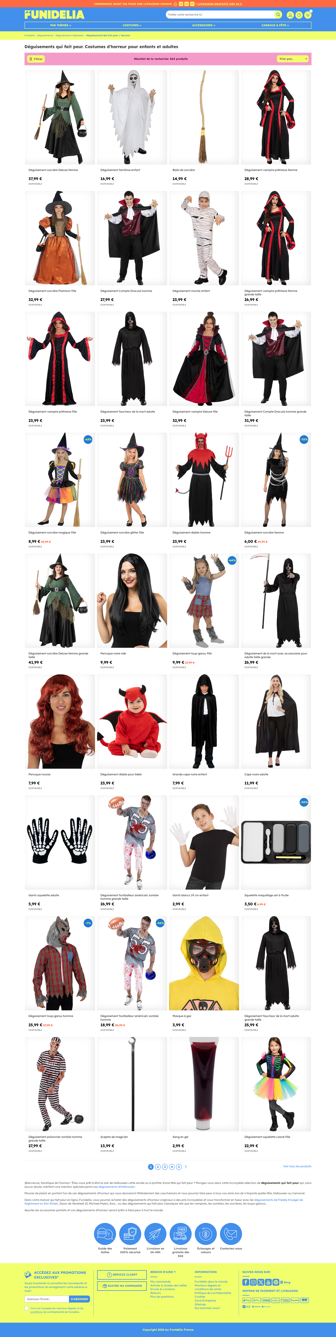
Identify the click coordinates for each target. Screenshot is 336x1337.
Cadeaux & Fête (274, 25)
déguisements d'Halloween (117, 1186)
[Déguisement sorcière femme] (276, 480)
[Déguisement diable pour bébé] (132, 721)
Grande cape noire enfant (190, 774)
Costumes (131, 25)
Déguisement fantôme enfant (120, 170)
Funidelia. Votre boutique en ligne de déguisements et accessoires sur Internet (54, 14)
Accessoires (202, 25)
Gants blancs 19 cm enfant (190, 895)
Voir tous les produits (297, 1166)
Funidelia (29, 35)
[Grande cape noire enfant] (204, 721)
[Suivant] (186, 1167)
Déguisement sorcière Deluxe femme (53, 170)
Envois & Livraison (162, 1289)
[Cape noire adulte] (276, 721)
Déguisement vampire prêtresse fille (53, 411)
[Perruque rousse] (60, 721)
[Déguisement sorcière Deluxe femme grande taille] (60, 600)
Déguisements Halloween (70, 35)
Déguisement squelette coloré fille (267, 1137)
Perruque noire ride (113, 653)
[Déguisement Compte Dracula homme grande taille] (276, 359)
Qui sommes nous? (207, 1308)
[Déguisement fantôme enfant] (132, 117)
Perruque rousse (39, 774)
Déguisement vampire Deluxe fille (195, 411)
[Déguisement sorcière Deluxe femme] (60, 117)
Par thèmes (59, 25)
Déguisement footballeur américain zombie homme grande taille (129, 897)
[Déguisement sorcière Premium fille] (60, 238)
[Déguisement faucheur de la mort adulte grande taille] (276, 963)
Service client (124, 1274)
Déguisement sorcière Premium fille (52, 291)
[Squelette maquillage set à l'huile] (276, 842)
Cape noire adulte (256, 774)
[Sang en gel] (204, 1084)
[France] (245, 1282)
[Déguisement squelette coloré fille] (276, 1084)
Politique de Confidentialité (213, 1293)
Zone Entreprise (205, 1300)
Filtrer (38, 59)
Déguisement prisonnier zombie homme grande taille (55, 1138)
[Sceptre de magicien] (132, 1084)
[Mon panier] (308, 15)
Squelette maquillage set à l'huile (266, 895)
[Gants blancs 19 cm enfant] (204, 842)
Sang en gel (180, 1137)
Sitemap (200, 1304)
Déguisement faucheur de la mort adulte (127, 411)
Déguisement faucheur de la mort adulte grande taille (271, 1017)
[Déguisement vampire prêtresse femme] (276, 117)
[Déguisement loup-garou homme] (60, 963)
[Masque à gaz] (204, 963)
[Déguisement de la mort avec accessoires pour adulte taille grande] (276, 600)
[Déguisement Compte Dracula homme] (132, 238)
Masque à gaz (182, 1016)
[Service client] (299, 15)
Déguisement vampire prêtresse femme (270, 170)
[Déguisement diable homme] (204, 480)
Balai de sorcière (184, 170)
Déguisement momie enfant (191, 291)
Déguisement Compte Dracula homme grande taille (275, 413)
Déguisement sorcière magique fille (52, 532)
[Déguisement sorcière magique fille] (60, 480)
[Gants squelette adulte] (60, 842)
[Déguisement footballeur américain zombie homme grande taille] (132, 842)
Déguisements (45, 35)
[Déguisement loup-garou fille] (204, 600)
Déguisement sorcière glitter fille (122, 532)
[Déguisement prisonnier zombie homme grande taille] (60, 1084)
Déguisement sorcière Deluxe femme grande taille (58, 655)
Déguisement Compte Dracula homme (126, 291)
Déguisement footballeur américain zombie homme (129, 1017)
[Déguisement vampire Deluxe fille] (204, 359)
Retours (155, 1293)
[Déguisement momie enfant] (204, 238)
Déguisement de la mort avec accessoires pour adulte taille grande (275, 655)
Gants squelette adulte (44, 895)
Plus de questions (162, 1296)
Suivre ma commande (124, 1286)
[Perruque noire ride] (132, 600)
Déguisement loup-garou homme (51, 1016)
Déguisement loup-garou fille (192, 653)
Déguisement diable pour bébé (121, 774)
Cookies (200, 1296)
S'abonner (79, 1299)
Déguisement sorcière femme (264, 532)
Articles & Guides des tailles (168, 1285)
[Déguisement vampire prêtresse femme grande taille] (276, 238)
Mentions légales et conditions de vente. (208, 1287)
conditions (36, 1312)
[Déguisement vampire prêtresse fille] (60, 359)
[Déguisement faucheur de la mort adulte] (132, 359)
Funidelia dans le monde (211, 1281)
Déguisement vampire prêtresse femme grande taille (270, 292)
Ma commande (160, 1281)
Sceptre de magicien (114, 1137)
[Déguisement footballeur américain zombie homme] (132, 963)
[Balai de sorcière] (204, 117)
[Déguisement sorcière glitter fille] (132, 480)
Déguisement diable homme (191, 532)
